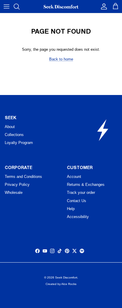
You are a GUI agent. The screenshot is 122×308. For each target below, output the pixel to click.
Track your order (81, 192)
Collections (14, 134)
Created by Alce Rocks (61, 284)
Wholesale (14, 192)
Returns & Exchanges (86, 184)
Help (71, 209)
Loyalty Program (19, 142)
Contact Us (76, 201)
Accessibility (78, 216)
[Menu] (6, 6)
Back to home (61, 59)
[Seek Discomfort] (61, 6)
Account (74, 176)
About (10, 126)
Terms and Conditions (23, 176)
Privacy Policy (17, 184)
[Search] (19, 6)
